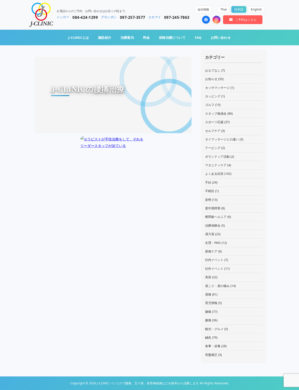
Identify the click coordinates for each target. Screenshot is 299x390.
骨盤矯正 (211, 355)
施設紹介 (104, 37)
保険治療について (172, 37)
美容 (208, 277)
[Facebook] (206, 20)
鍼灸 (208, 337)
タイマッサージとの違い (222, 139)
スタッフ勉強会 (216, 113)
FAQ (198, 37)
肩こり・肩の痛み (217, 286)
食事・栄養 (212, 346)
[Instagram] (216, 20)
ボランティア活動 (217, 156)
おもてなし (212, 70)
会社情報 (203, 9)
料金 (146, 37)
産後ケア (211, 251)
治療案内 (127, 37)
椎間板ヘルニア (216, 217)
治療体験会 (212, 225)
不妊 (208, 182)
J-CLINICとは (78, 37)
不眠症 (209, 191)
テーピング (212, 148)
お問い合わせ (221, 37)
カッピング (212, 96)
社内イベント (214, 260)
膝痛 (208, 320)
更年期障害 (212, 208)
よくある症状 (214, 173)
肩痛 (208, 294)
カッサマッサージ (217, 88)
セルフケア (212, 131)
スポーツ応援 (214, 122)
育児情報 (211, 303)
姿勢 (208, 200)
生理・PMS (213, 243)
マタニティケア (216, 165)
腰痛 (208, 312)
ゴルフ (209, 105)
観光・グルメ (214, 329)
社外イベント (214, 268)
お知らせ (211, 79)
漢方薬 (209, 234)
